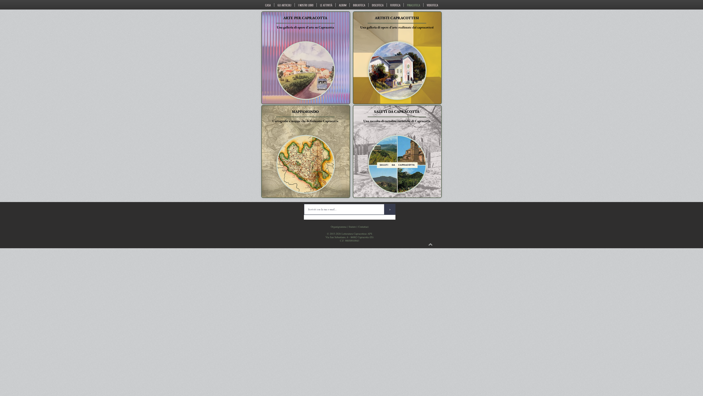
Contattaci (363, 226)
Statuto (352, 226)
